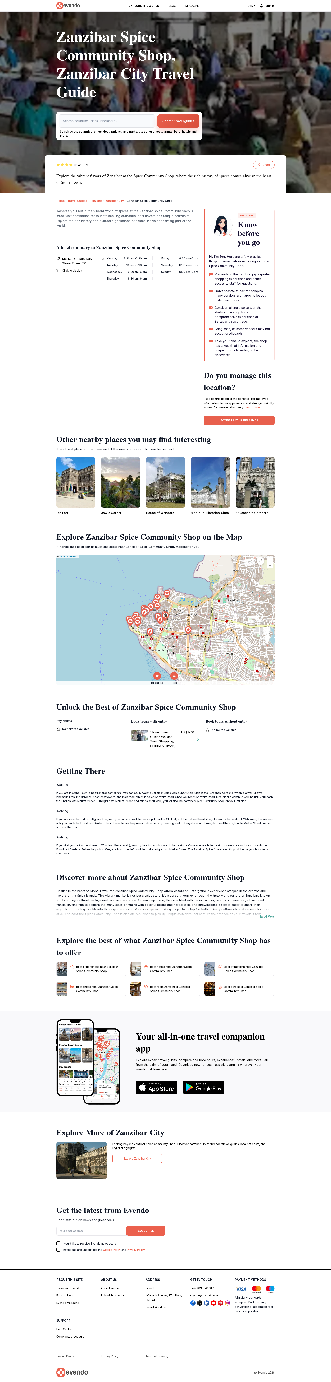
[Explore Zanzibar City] (81, 1160)
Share (266, 164)
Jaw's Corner (111, 513)
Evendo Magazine (67, 1302)
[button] (165, 616)
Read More (267, 916)
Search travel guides (178, 121)
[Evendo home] (72, 1372)
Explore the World (144, 5)
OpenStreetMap (69, 556)
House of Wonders (160, 513)
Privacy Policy (136, 1249)
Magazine (192, 5)
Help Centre (64, 1329)
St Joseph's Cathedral (252, 513)
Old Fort (62, 513)
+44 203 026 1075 (202, 1288)
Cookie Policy (112, 1249)
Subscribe (146, 1230)
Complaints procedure (70, 1336)
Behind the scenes (113, 1295)
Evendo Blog (64, 1295)
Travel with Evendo (68, 1288)
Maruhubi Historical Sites (210, 513)
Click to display (72, 270)
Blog (172, 5)
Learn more (252, 407)
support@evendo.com (204, 1295)
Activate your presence (239, 420)
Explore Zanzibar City (137, 1158)
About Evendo (110, 1288)
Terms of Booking (157, 1356)
